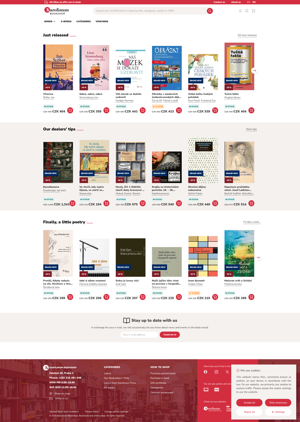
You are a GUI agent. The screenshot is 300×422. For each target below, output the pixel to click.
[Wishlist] (247, 11)
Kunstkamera (51, 187)
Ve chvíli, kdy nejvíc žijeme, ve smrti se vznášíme (91, 188)
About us (236, 2)
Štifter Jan (48, 97)
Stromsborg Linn (88, 97)
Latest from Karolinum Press (120, 383)
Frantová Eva (208, 100)
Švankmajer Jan (51, 190)
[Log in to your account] (240, 11)
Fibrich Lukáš (170, 100)
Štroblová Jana (51, 287)
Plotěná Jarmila (233, 284)
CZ (248, 2)
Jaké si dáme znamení (92, 280)
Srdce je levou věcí (127, 280)
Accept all (249, 402)
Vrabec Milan (195, 284)
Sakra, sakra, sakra (90, 94)
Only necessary (278, 402)
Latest (107, 373)
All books (109, 387)
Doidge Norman (124, 100)
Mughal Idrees (232, 97)
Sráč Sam (121, 284)
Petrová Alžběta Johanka (93, 284)
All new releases (247, 35)
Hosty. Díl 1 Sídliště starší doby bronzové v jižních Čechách (130, 188)
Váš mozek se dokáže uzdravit (128, 95)
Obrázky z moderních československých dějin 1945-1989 (166, 95)
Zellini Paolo (195, 193)
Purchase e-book (159, 378)
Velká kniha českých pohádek (200, 95)
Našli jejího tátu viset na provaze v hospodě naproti (165, 282)
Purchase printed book (163, 373)
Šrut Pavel (194, 100)
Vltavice (48, 94)
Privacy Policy (91, 411)
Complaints (156, 387)
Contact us (219, 2)
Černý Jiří (157, 100)
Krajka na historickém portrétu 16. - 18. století (165, 188)
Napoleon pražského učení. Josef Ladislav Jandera (237, 188)
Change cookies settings (116, 411)
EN (254, 2)
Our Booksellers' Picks (116, 378)
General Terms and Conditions (64, 411)
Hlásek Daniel (123, 193)
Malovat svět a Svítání (238, 280)
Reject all (249, 412)
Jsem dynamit (196, 280)
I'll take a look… (252, 222)
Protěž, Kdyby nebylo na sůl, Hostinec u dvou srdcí (57, 282)
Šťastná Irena (159, 287)
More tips (251, 129)
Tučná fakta (231, 94)
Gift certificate (158, 383)
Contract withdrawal (161, 392)
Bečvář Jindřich (232, 193)
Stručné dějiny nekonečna (197, 188)
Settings (280, 412)
